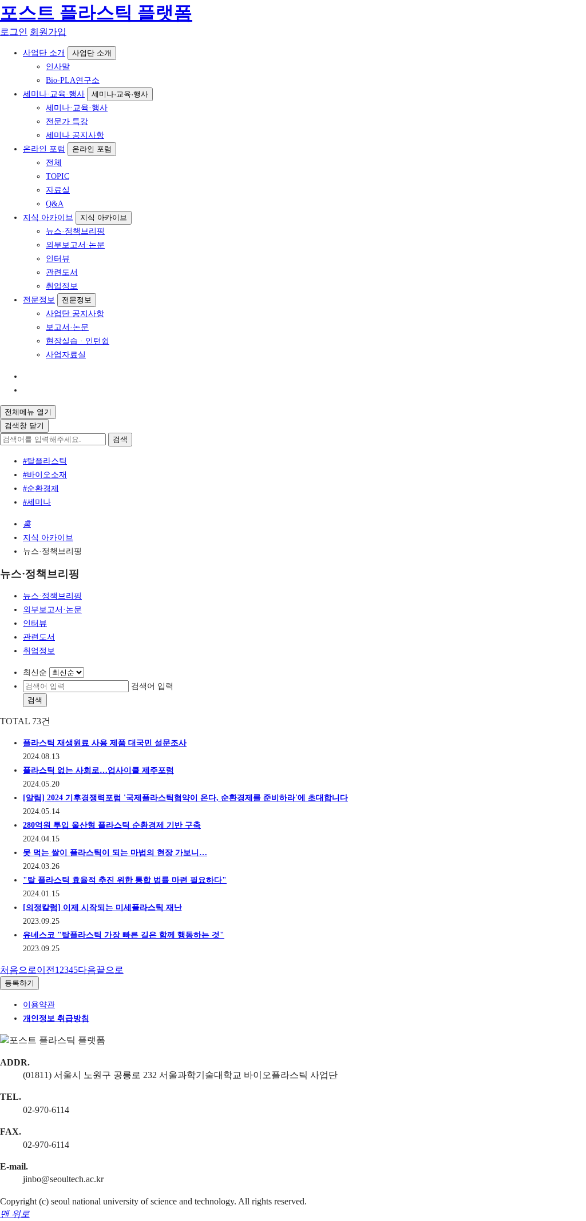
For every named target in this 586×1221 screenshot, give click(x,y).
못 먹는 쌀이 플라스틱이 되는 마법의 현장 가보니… (115, 852)
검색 (120, 439)
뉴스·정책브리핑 (75, 231)
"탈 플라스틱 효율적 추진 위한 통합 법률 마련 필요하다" (125, 880)
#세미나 (37, 502)
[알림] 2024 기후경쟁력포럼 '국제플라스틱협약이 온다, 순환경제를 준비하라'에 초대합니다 (185, 797)
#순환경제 (41, 488)
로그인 (13, 32)
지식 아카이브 (48, 217)
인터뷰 (58, 258)
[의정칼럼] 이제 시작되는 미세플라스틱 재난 (102, 907)
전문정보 (39, 300)
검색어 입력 (152, 686)
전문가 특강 (67, 121)
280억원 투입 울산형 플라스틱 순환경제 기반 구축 (112, 825)
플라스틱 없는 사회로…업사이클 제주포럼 (98, 770)
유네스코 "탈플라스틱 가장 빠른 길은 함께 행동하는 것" (123, 935)
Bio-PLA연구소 (73, 80)
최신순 (35, 672)
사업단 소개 (44, 53)
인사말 (58, 66)
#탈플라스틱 (45, 461)
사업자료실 (66, 354)
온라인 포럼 (44, 149)
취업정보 (62, 286)
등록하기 (19, 983)
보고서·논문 (67, 327)
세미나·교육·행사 (54, 94)
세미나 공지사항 (75, 135)
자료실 (58, 190)
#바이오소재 (45, 474)
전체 (54, 162)
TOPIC (57, 176)
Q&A (55, 203)
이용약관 (39, 1004)
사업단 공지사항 (75, 313)
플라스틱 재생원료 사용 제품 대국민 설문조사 (105, 743)
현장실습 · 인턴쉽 (77, 341)
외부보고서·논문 (75, 245)
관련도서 (62, 272)
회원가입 (48, 32)
